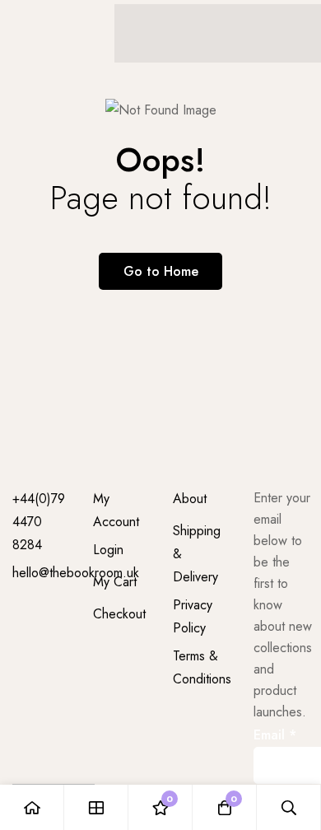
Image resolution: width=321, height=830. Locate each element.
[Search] (289, 807)
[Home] (32, 807)
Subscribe (290, 742)
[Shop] (96, 807)
